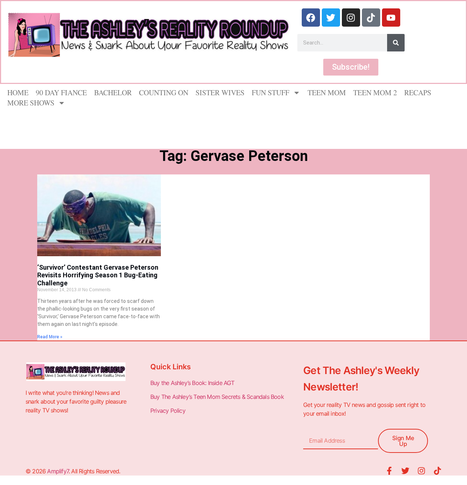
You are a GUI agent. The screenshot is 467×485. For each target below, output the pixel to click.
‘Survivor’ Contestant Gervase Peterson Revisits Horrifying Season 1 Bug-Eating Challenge (97, 275)
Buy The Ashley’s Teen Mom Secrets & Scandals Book (217, 396)
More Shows (30, 103)
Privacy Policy (168, 410)
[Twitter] (331, 17)
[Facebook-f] (389, 471)
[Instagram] (351, 17)
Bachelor (113, 92)
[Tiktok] (371, 17)
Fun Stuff (270, 92)
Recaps (417, 92)
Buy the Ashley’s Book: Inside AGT (192, 382)
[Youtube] (391, 17)
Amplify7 (58, 471)
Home (17, 92)
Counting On (163, 92)
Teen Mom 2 (375, 92)
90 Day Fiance (61, 92)
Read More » (49, 336)
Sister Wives (220, 92)
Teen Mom (327, 92)
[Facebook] (311, 17)
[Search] (396, 42)
